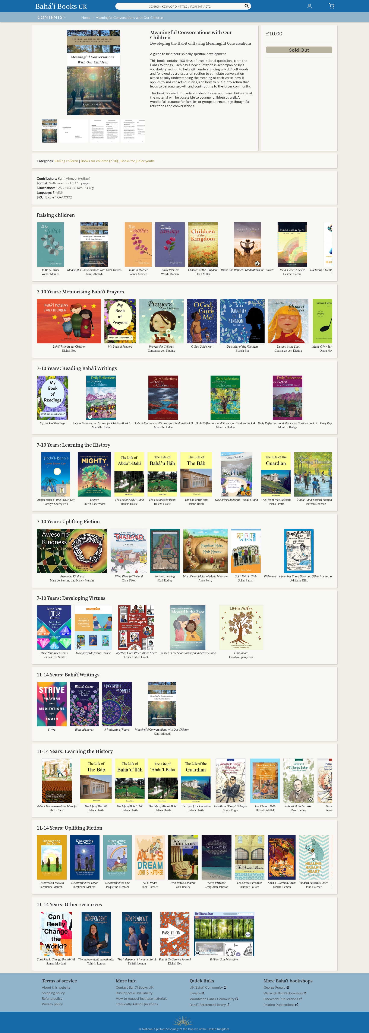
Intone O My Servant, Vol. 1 (328, 346)
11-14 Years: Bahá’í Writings (68, 674)
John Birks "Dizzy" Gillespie (230, 806)
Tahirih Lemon (282, 887)
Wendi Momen (50, 274)
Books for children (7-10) (99, 160)
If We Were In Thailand (129, 576)
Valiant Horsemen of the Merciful (57, 806)
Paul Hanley (298, 810)
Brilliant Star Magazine (224, 959)
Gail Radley (165, 580)
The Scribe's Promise (249, 882)
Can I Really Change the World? (56, 959)
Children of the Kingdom (203, 269)
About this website (56, 987)
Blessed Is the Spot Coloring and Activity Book (188, 652)
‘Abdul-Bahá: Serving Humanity (316, 499)
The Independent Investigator (96, 959)
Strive (51, 729)
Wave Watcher (216, 882)
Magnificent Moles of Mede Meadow (205, 576)
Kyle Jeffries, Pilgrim (183, 882)
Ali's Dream (150, 882)
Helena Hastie (129, 504)
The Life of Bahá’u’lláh (162, 499)
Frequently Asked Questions (137, 1004)
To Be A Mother (138, 269)
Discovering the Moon (84, 882)
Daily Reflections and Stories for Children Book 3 (163, 423)
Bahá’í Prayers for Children (69, 346)
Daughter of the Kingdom (242, 346)
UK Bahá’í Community (207, 987)
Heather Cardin (292, 274)
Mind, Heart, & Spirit (292, 269)
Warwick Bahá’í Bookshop (283, 993)
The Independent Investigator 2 (136, 959)
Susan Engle (230, 810)
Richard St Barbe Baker (299, 806)
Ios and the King (165, 576)
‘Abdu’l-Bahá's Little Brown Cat (56, 499)
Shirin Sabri (57, 810)
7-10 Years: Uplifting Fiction (68, 521)
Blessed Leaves (84, 729)
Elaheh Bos (69, 350)
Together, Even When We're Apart (136, 652)
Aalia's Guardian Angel (282, 882)
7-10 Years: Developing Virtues (71, 598)
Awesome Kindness (72, 576)
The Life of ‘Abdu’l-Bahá (129, 499)
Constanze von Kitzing (161, 350)
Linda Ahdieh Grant (136, 657)
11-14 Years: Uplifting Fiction (69, 827)
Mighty (94, 499)
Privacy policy (52, 1004)
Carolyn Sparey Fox (56, 504)
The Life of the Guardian (276, 499)
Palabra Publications (279, 1005)
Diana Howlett (328, 350)
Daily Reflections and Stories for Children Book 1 (101, 423)
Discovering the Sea (117, 882)
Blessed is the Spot (288, 346)
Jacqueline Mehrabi (51, 887)
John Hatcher (150, 887)
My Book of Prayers (120, 346)
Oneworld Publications (281, 999)
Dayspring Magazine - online (93, 652)
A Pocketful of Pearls (117, 729)
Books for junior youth (137, 160)
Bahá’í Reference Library (208, 1005)
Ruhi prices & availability (134, 993)
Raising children (66, 160)
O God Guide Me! (201, 346)
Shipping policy (53, 993)
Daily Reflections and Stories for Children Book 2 (287, 423)
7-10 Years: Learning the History (73, 444)
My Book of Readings (52, 423)
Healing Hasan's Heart (314, 882)
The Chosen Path (265, 806)
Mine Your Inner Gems (54, 652)
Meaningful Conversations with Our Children (129, 17)
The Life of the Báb (196, 499)
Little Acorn (241, 652)
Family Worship (170, 269)
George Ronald (275, 987)
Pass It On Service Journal (175, 959)
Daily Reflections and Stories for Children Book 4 (225, 423)
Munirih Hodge (101, 427)
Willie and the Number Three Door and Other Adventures (299, 576)
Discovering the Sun (52, 882)
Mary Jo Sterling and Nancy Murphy (72, 580)
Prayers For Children (161, 346)
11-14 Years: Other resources (69, 904)
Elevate (195, 993)
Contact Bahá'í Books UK (135, 987)
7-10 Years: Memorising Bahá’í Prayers (80, 291)
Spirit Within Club (245, 576)
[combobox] (183, 6)
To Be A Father (50, 269)
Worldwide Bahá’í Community (212, 999)
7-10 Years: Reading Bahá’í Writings (77, 368)
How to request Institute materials (141, 998)
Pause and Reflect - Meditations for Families (247, 269)
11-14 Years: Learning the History (75, 751)
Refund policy (52, 998)
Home (85, 17)
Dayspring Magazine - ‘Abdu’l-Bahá (236, 499)
